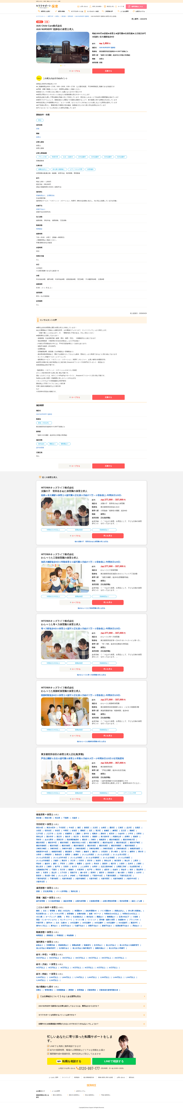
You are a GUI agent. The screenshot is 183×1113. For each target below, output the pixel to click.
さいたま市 (62, 876)
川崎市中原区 (67, 849)
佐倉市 (115, 870)
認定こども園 (137, 901)
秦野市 (132, 852)
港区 (79, 828)
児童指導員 (91, 990)
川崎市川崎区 (41, 849)
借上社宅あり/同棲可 (117, 948)
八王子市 (49, 834)
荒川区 (98, 831)
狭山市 (127, 861)
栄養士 (38, 990)
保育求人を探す (45, 11)
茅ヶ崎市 (114, 852)
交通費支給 (51, 195)
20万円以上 (113, 968)
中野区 (66, 831)
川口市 (72, 861)
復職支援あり (100, 948)
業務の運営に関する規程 (105, 1077)
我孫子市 (73, 873)
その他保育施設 (54, 901)
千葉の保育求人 (105, 1095)
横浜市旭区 (54, 846)
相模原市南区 (57, 852)
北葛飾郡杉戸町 (42, 870)
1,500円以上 (105, 977)
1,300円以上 (130, 977)
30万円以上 (89, 968)
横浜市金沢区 (108, 843)
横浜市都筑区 (130, 846)
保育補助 (70, 914)
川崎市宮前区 (108, 849)
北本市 (130, 864)
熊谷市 (64, 861)
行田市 (81, 861)
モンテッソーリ (66, 920)
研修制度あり (40, 195)
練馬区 (115, 831)
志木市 (88, 864)
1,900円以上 (53, 977)
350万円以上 (93, 958)
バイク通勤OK (105, 911)
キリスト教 (79, 920)
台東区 (103, 828)
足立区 (123, 831)
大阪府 (74, 818)
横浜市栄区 (91, 846)
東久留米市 (105, 837)
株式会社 (90, 917)
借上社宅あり (111, 945)
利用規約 (76, 1077)
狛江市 (76, 837)
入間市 (71, 864)
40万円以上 (64, 968)
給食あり (39, 945)
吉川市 (74, 867)
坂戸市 (57, 867)
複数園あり (111, 917)
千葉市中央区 (97, 876)
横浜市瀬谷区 (79, 846)
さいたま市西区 (88, 855)
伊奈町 (72, 876)
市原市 (45, 873)
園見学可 (134, 923)
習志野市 (139, 870)
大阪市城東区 (118, 879)
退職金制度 (76, 945)
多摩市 (127, 837)
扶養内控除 (81, 914)
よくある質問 (124, 11)
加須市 (98, 861)
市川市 (62, 870)
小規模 (135, 917)
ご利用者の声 (109, 11)
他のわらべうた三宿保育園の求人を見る (91, 608)
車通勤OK (78, 911)
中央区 (71, 828)
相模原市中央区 (42, 852)
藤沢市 (95, 852)
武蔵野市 (68, 834)
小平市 (130, 834)
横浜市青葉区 (116, 846)
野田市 (98, 870)
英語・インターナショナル (46, 920)
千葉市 (54, 870)
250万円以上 (119, 958)
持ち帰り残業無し (135, 911)
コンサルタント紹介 (93, 11)
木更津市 (80, 870)
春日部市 (117, 861)
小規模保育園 (94, 901)
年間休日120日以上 (129, 914)
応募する (108, 71)
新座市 (105, 864)
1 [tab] (60, 65)
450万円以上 (67, 958)
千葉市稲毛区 (41, 879)
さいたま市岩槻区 (43, 861)
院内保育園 (124, 901)
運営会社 (131, 1077)
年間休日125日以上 (111, 914)
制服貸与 (87, 945)
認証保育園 (67, 901)
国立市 (59, 837)
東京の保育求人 (57, 1095)
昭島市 (94, 834)
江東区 (120, 828)
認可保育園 (40, 447)
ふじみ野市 (84, 867)
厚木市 (140, 852)
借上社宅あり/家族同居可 (46, 948)
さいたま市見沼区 (43, 858)
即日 (68, 917)
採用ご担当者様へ (97, 6)
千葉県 (66, 818)
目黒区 (137, 828)
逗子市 (123, 852)
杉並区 (74, 831)
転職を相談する (69, 1061)
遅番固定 (49, 935)
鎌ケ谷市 (83, 873)
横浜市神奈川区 (129, 840)
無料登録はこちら (137, 6)
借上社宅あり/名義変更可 (129, 945)
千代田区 (62, 828)
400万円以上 (80, 958)
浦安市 (101, 873)
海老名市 (58, 855)
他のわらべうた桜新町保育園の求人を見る (91, 741)
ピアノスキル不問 (57, 914)
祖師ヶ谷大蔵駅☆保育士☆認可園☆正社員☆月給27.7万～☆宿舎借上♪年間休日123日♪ (81, 495)
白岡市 (94, 867)
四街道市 (111, 873)
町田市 (111, 834)
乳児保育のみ (41, 914)
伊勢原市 (48, 855)
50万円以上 (40, 968)
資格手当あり (107, 926)
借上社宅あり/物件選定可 (82, 948)
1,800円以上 (66, 977)
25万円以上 (101, 968)
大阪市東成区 (67, 879)
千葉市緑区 (54, 879)
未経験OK (122, 920)
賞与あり (54, 926)
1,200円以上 (41, 980)
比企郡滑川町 (135, 867)
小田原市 (104, 852)
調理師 (71, 990)
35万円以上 (77, 968)
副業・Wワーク (95, 914)
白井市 (139, 873)
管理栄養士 (49, 990)
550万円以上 (41, 958)
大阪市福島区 (80, 879)
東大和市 (85, 837)
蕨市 (55, 864)
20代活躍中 (74, 923)
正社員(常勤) (48, 891)
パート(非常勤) (61, 891)
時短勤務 (70, 935)
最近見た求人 (110, 6)
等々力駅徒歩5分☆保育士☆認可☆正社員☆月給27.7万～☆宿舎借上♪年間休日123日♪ (81, 628)
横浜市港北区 (121, 843)
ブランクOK (134, 920)
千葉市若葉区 (111, 876)
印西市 (130, 873)
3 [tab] (64, 65)
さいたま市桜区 (76, 858)
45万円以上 (52, 968)
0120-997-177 (89, 1068)
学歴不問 (39, 923)
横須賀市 (68, 852)
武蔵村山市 (117, 837)
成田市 (106, 870)
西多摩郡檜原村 (73, 840)
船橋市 (71, 870)
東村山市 (39, 837)
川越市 (55, 861)
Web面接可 (123, 923)
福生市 (67, 837)
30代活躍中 (86, 923)
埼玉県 (57, 818)
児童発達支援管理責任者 (108, 990)
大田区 (38, 831)
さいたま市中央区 (60, 858)
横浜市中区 (52, 843)
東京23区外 (51, 828)
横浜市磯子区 (94, 843)
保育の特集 (61, 11)
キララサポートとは (77, 11)
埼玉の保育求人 (89, 1095)
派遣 (37, 128)
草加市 (38, 864)
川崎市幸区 (54, 849)
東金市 (123, 870)
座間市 (67, 855)
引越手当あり (80, 926)
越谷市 (47, 864)
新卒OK (49, 923)
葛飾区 (132, 831)
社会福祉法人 (78, 917)
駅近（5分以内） (64, 911)
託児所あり (98, 945)
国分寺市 (49, 837)
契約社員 (74, 891)
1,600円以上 (92, 977)
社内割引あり (64, 948)
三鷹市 (77, 834)
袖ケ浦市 (121, 873)
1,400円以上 (117, 977)
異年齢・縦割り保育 (107, 920)
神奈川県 (48, 818)
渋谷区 (57, 831)
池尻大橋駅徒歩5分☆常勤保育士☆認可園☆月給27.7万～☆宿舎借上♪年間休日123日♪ (81, 562)
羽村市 (38, 840)
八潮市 (138, 864)
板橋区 (106, 831)
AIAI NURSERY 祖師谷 (107, 47)
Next (86, 48)
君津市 (93, 873)
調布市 (103, 834)
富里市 (38, 876)
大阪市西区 (105, 879)
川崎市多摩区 (94, 849)
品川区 (129, 828)
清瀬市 (94, 837)
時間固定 (39, 229)
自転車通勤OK (91, 911)
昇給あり (136, 926)
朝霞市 (79, 864)
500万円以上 (54, 958)
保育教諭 (80, 990)
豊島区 (82, 831)
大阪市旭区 (93, 879)
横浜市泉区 (103, 846)
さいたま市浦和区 (92, 858)
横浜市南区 (64, 843)
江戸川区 (39, 834)
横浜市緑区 (66, 846)
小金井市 (121, 834)
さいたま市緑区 (124, 858)
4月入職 (39, 917)
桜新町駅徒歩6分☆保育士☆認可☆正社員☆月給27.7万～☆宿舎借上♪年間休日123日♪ (81, 695)
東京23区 (39, 828)
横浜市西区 (40, 843)
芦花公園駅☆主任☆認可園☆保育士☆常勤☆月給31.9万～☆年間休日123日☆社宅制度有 (82, 758)
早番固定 (60, 935)
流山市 (54, 873)
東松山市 (107, 861)
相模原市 (102, 840)
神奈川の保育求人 (74, 1095)
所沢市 (89, 861)
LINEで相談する (114, 1061)
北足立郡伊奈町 (107, 867)
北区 (90, 831)
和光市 (96, 864)
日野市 (139, 834)
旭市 (131, 870)
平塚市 (78, 852)
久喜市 (121, 864)
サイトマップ (66, 1077)
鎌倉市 (86, 852)
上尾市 (135, 861)
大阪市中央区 (131, 879)
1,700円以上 (79, 977)
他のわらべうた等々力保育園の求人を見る (91, 675)
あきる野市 (49, 840)
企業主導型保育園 (109, 901)
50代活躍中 (111, 923)
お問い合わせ (84, 6)
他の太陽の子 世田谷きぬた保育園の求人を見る (91, 541)
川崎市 (93, 840)
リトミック (91, 920)
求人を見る (108, 536)
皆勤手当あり (40, 209)
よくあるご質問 (53, 1077)
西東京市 (60, 840)
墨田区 (112, 828)
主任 (44, 911)
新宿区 (86, 828)
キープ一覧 (121, 6)
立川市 (59, 834)
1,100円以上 (53, 980)
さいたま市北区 (103, 855)
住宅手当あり (66, 926)
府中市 (86, 834)
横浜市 (84, 840)
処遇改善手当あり (122, 926)
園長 (38, 911)
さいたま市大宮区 (119, 855)
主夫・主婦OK (61, 923)
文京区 (95, 828)
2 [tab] (62, 65)
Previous (39, 48)
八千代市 (63, 873)
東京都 (38, 818)
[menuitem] (44, 12)
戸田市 (62, 864)
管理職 (52, 911)
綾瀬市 (76, 855)
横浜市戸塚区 (135, 843)
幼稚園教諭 (61, 990)
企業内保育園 (80, 901)
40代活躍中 (98, 923)
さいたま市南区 (109, 858)
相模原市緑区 (135, 849)
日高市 (66, 867)
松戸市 (89, 870)
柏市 (38, 873)
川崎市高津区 (80, 849)
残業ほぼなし (120, 911)
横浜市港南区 (41, 846)
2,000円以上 (41, 977)
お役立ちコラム (140, 11)
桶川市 (113, 864)
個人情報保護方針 (88, 1077)
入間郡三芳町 (121, 867)
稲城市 (135, 837)
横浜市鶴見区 (114, 840)
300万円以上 (106, 958)
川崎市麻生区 (121, 849)
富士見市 (39, 867)
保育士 (38, 137)
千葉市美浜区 (84, 876)
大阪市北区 (40, 882)
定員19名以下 (124, 917)
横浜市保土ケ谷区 (79, 843)
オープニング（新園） (54, 917)
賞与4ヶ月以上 (41, 926)
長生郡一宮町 (50, 876)
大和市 (38, 855)
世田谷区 (48, 831)
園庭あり (100, 917)
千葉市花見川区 (126, 876)
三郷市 (49, 867)
